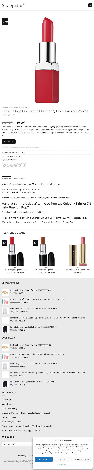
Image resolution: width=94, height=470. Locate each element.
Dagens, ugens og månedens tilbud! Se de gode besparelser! (28, 426)
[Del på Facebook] (8, 165)
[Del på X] (12, 165)
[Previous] (2, 257)
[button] (89, 440)
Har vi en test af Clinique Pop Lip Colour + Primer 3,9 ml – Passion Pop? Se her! (35, 197)
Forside (5, 107)
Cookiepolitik (62, 465)
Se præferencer (81, 459)
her (33, 192)
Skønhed (14, 107)
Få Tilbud (9, 141)
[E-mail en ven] (16, 165)
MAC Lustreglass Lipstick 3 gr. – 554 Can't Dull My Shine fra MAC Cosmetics (47, 270)
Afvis (62, 459)
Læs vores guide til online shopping (30, 456)
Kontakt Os (6, 399)
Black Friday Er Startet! (11, 421)
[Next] (92, 257)
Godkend (43, 459)
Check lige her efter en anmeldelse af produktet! (22, 212)
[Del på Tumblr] (24, 165)
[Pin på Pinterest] (20, 165)
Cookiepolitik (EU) (9, 408)
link (10, 222)
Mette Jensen (7, 404)
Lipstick (24, 107)
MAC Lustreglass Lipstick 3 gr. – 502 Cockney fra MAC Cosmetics (16, 270)
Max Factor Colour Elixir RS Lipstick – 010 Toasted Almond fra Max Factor (78, 270)
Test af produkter (9, 417)
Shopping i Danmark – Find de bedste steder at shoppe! (26, 413)
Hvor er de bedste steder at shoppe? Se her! (21, 430)
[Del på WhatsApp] (4, 165)
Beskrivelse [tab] (6, 178)
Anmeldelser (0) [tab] (19, 178)
